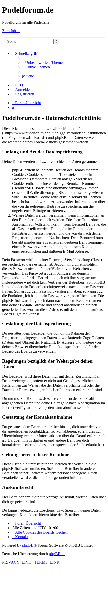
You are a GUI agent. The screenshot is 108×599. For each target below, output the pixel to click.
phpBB (28, 545)
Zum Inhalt (11, 31)
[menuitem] (43, 62)
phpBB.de (57, 554)
